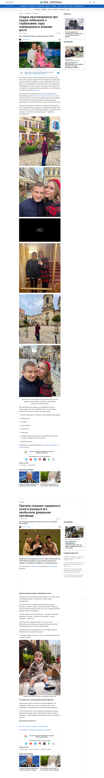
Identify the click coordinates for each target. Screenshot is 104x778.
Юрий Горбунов (31, 465)
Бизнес (47, 6)
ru (12, 2)
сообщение (52, 566)
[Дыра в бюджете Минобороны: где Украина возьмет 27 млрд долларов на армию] (74, 52)
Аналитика (32, 6)
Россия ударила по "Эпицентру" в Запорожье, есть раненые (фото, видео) (74, 34)
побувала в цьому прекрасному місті (44, 96)
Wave (65, 6)
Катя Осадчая (23, 465)
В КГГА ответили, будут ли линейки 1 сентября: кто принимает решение (74, 575)
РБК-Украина (33, 566)
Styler (70, 6)
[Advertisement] (39, 581)
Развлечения (28, 13)
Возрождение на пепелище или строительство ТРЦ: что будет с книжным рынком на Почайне (74, 545)
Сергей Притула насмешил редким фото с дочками (35, 730)
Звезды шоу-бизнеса (46, 749)
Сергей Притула (23, 749)
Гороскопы (55, 9)
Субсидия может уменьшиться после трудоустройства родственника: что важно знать (74, 564)
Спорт (60, 6)
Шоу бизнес (37, 9)
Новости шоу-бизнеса (34, 749)
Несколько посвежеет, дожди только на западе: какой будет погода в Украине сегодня (74, 558)
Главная (21, 13)
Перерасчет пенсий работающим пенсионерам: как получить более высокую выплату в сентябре (73, 570)
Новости (24, 6)
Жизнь (54, 6)
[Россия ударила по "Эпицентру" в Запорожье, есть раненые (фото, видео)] (74, 24)
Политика (40, 6)
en (10, 2)
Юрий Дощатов (69, 59)
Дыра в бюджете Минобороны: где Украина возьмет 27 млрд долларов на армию (74, 65)
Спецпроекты (78, 6)
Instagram (37, 90)
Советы (49, 9)
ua (7, 2)
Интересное (62, 9)
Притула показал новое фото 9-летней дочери (33, 726)
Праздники (43, 9)
